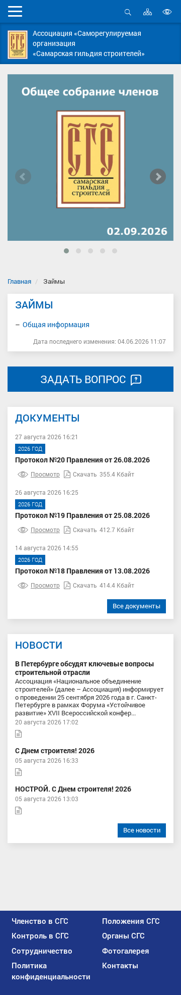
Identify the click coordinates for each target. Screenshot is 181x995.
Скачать (85, 474)
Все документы (136, 605)
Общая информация (56, 324)
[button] (66, 251)
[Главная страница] (18, 44)
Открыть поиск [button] (128, 17)
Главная (19, 281)
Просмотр (45, 474)
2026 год (30, 448)
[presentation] (23, 177)
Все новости (141, 829)
